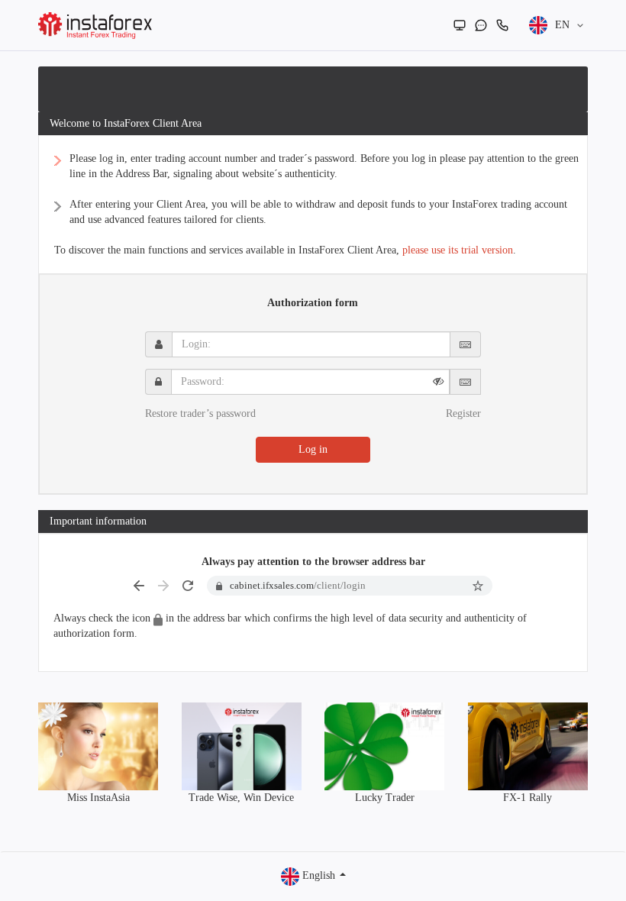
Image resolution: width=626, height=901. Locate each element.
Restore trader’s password (200, 413)
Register (463, 413)
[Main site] (459, 25)
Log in (313, 449)
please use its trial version (457, 250)
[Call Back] (502, 25)
